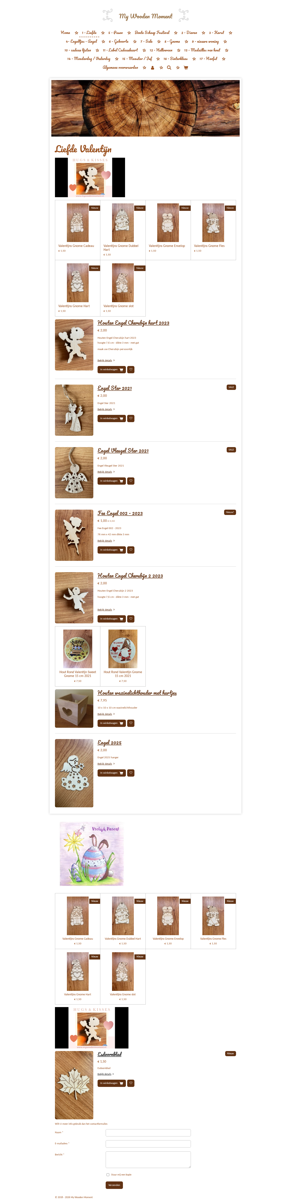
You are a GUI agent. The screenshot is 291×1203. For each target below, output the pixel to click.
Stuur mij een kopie (121, 1175)
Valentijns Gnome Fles (209, 246)
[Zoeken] (169, 67)
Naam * (59, 1132)
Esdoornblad (109, 1054)
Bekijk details (105, 360)
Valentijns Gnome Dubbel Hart (121, 248)
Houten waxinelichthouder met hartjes (137, 692)
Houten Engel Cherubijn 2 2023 (130, 575)
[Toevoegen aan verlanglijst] (130, 369)
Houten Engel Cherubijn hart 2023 (133, 322)
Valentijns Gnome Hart (74, 306)
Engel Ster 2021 (115, 388)
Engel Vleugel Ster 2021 (123, 450)
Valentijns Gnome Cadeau (76, 246)
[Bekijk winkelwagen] (186, 67)
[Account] (152, 67)
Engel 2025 (110, 742)
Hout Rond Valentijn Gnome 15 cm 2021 (123, 674)
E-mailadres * (62, 1143)
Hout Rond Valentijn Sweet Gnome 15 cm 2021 (77, 674)
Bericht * (59, 1154)
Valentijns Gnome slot (119, 306)
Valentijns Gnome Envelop (167, 246)
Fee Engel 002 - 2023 (120, 513)
